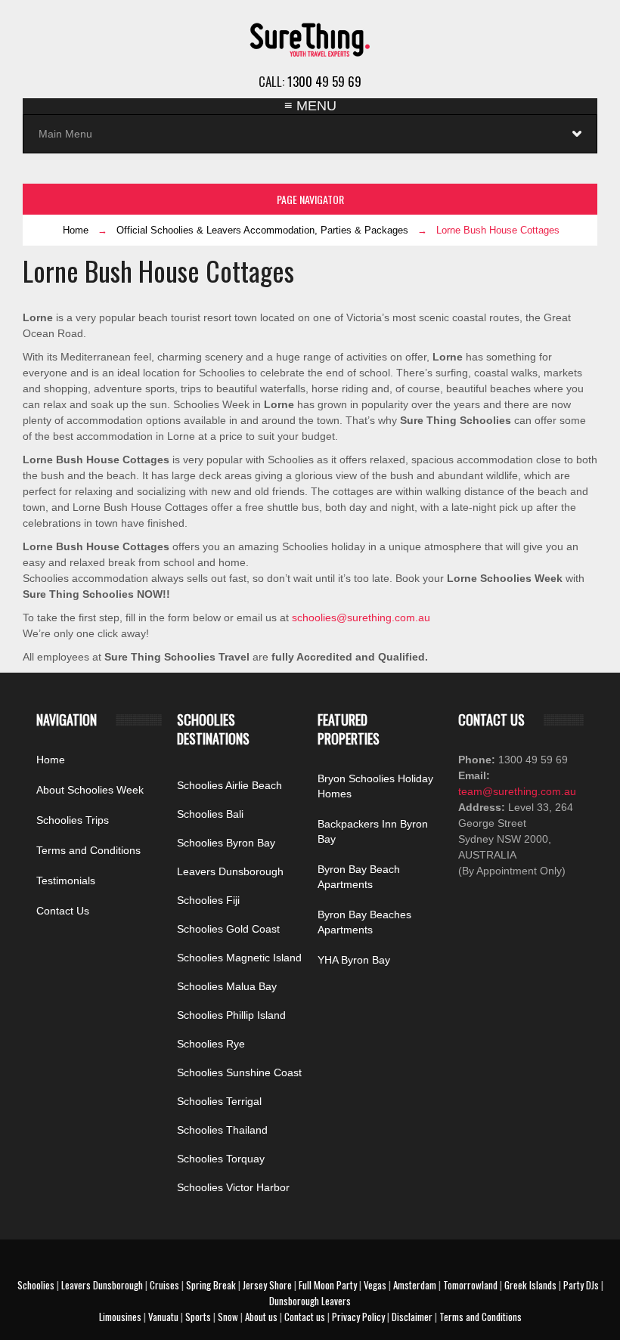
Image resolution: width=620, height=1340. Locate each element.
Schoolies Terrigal (219, 1101)
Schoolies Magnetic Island (239, 958)
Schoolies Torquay (221, 1159)
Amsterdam (414, 1284)
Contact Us (62, 911)
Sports (198, 1316)
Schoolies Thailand (222, 1130)
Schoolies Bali (210, 814)
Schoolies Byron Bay (226, 843)
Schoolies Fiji (208, 900)
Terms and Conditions (88, 850)
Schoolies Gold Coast (228, 929)
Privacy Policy (358, 1316)
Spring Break (211, 1284)
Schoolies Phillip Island (231, 1015)
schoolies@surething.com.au (361, 617)
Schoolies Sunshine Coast (239, 1072)
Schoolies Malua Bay (227, 986)
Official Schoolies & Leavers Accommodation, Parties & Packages (262, 230)
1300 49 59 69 (324, 81)
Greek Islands (530, 1284)
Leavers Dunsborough (230, 871)
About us (261, 1316)
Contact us (304, 1316)
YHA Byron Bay (354, 960)
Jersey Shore (267, 1284)
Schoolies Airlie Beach (229, 785)
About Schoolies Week (90, 790)
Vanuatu (163, 1316)
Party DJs (581, 1284)
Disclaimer (412, 1316)
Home (75, 230)
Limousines (120, 1316)
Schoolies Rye (211, 1044)
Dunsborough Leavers (310, 1300)
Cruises (164, 1284)
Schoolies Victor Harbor (233, 1187)
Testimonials (65, 880)
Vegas (375, 1284)
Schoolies (35, 1284)
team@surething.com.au (517, 791)
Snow (228, 1316)
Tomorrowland (470, 1284)
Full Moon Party (328, 1284)
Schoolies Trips (72, 820)
